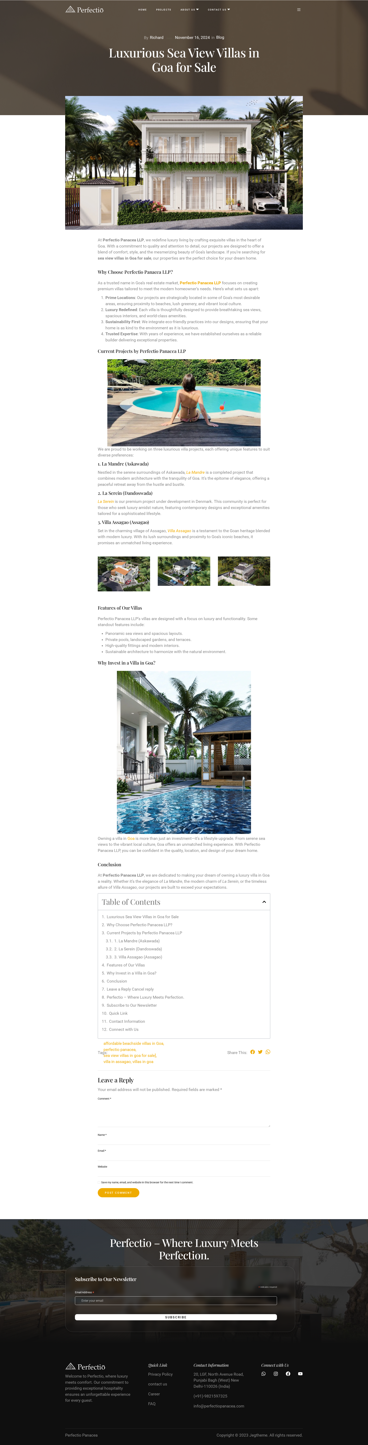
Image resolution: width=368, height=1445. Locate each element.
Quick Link (118, 1013)
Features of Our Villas (126, 965)
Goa (131, 838)
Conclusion (117, 981)
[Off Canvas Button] (299, 10)
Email (102, 1150)
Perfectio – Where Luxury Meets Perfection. (145, 997)
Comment (104, 1098)
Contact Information (127, 1021)
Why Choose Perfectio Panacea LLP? (139, 925)
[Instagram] (276, 1373)
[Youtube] (300, 1373)
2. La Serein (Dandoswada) (138, 949)
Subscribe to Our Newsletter (132, 1005)
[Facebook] (288, 1373)
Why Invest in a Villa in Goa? (131, 973)
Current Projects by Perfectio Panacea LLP (144, 933)
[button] (264, 902)
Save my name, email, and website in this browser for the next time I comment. (147, 1182)
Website (102, 1166)
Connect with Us (124, 1029)
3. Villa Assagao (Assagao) (138, 957)
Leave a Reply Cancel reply (130, 989)
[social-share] (252, 1052)
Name (102, 1135)
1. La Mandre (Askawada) (137, 941)
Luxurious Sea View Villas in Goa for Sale (143, 917)
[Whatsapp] (263, 1373)
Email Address (84, 1293)
